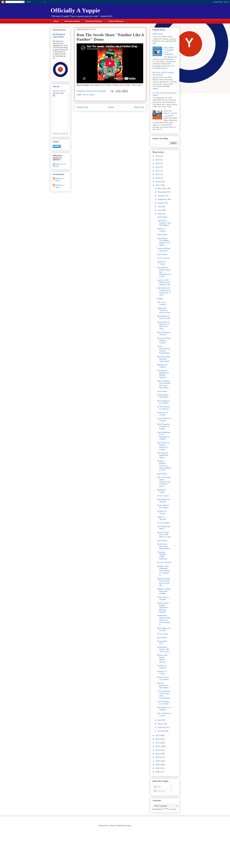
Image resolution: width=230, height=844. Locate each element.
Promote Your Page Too (60, 133)
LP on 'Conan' (163, 496)
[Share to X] (121, 91)
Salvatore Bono (59, 179)
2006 (157, 772)
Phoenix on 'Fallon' (162, 672)
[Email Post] (112, 91)
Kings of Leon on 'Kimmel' (163, 678)
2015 (157, 739)
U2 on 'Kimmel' (163, 258)
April (160, 720)
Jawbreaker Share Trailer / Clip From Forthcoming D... (164, 619)
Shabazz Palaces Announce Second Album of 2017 (164, 465)
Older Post (139, 107)
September (163, 199)
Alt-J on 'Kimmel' (164, 562)
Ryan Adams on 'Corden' (164, 629)
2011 (157, 754)
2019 (157, 178)
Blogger (128, 826)
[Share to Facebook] (124, 91)
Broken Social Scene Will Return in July (164, 534)
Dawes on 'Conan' (161, 263)
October (161, 196)
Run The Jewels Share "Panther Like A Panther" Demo (164, 481)
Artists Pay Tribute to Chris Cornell (163, 310)
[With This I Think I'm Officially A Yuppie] (61, 131)
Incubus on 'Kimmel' (162, 666)
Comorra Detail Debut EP (163, 249)
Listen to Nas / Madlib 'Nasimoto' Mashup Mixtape (163, 607)
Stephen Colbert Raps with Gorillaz (164, 591)
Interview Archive (72, 21)
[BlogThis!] (119, 91)
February (162, 727)
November (162, 192)
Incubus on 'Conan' (162, 512)
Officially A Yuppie (75, 10)
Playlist (160, 298)
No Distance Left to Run (59, 35)
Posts (158, 787)
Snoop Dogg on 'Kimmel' (163, 333)
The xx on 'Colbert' (161, 303)
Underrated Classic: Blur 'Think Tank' (163, 649)
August (161, 203)
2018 (157, 182)
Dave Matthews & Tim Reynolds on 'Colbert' (163, 435)
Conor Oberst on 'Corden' (164, 419)
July (160, 207)
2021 (157, 171)
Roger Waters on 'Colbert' (163, 506)
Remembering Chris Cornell (163, 317)
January (161, 731)
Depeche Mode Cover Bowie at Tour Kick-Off (163, 582)
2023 (157, 163)
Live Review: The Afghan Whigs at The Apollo (163, 241)
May (160, 214)
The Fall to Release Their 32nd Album (164, 222)
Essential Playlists (94, 21)
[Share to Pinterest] (126, 91)
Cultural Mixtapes (116, 21)
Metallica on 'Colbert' (162, 366)
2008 (157, 765)
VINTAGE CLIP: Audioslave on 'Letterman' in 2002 (164, 291)
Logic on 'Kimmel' (161, 518)
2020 (157, 174)
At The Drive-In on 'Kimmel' (163, 408)
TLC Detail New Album (163, 527)
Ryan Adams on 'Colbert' (164, 708)
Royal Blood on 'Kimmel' (163, 500)
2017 (157, 185)
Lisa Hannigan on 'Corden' (163, 702)
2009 (157, 761)
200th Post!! (158, 34)
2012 (157, 750)
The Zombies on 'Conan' (164, 714)
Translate (172, 809)
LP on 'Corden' (163, 523)
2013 (157, 746)
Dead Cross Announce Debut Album (163, 546)
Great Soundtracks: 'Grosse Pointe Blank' (163, 349)
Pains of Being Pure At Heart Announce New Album (164, 384)
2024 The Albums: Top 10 (170, 112)
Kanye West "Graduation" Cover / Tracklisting (169, 51)
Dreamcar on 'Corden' (162, 413)
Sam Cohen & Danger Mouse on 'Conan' (163, 446)
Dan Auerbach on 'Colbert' (163, 402)
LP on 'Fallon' (163, 634)
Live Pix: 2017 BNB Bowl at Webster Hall (163, 282)
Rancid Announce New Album (163, 685)
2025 (157, 156)
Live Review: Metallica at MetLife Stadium (163, 374)
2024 (157, 160)
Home (56, 21)
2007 (157, 768)
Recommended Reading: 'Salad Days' (163, 359)
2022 (157, 167)
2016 (157, 735)
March (161, 724)
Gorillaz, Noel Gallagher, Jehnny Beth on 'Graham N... (163, 570)
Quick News (162, 217)
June (160, 210)
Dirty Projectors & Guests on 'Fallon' (163, 426)
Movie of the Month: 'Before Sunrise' (162, 658)
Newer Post (82, 107)
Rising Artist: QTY (162, 642)
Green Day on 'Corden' (163, 598)
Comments (160, 791)
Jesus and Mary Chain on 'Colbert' (164, 340)
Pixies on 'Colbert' (161, 230)
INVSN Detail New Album (163, 396)
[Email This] (116, 91)
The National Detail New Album (162, 455)
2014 (157, 743)
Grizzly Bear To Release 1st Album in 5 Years (163, 325)
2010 (157, 757)
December (162, 188)
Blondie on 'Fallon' (161, 491)
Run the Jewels (89, 95)
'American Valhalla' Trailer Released (162, 555)
